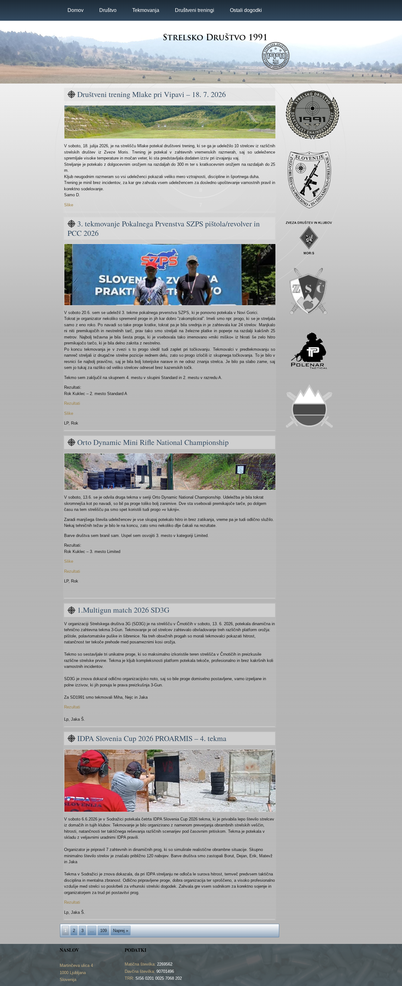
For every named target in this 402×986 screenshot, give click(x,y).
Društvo (108, 10)
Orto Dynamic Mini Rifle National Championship (153, 442)
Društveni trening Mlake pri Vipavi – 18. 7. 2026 (151, 94)
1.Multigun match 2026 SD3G (123, 610)
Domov (76, 10)
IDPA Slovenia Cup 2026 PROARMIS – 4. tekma (151, 738)
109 (103, 930)
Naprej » (120, 930)
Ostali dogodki (246, 10)
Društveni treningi (194, 10)
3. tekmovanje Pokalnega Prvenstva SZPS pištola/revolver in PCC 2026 (164, 228)
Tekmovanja (145, 10)
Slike (68, 205)
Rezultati (72, 403)
